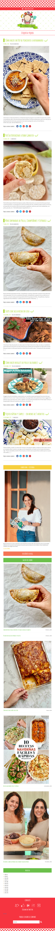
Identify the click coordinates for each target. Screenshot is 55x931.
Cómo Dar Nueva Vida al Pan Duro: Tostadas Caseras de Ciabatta (16, 628)
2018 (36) (5, 885)
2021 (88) (5, 879)
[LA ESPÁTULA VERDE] (27, 20)
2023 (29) (5, 876)
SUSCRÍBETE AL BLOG (27, 551)
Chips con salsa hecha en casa (17, 311)
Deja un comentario (14, 44)
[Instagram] (33, 903)
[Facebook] (23, 903)
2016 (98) (5, 888)
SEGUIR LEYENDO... (7, 546)
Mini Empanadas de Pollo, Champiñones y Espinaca (25, 220)
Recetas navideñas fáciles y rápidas (11, 784)
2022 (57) (5, 878)
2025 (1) (5, 872)
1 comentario (13, 139)
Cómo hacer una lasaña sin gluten (10, 708)
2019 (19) (5, 883)
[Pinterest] (39, 903)
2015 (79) (5, 890)
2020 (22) (5, 881)
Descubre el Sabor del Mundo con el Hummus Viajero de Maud (16, 860)
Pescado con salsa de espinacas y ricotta (12, 634)
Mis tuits (5, 911)
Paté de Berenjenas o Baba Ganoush (19, 135)
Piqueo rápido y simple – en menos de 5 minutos (24, 414)
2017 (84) (5, 887)
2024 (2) (5, 874)
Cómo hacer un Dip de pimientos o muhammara (24, 40)
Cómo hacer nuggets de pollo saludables (21, 362)
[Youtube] (28, 903)
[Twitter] (17, 903)
